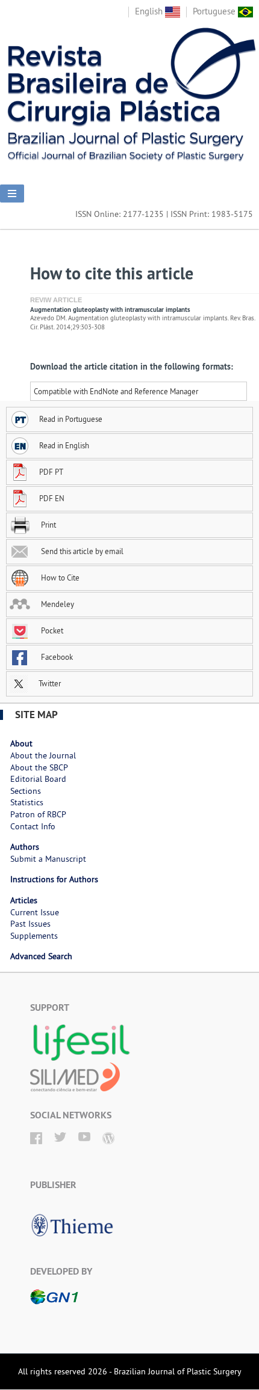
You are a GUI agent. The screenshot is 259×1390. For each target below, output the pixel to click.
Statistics (26, 802)
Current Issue (34, 912)
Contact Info (32, 826)
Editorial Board (38, 778)
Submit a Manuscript (48, 858)
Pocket (51, 630)
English (150, 11)
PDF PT (51, 472)
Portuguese (215, 11)
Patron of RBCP (38, 814)
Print (47, 524)
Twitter (49, 683)
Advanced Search (41, 956)
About (21, 743)
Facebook (56, 657)
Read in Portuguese (70, 419)
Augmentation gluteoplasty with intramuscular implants (110, 309)
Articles (23, 900)
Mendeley (56, 604)
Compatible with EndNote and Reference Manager (116, 391)
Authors (24, 846)
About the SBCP (39, 767)
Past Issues (30, 923)
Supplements (34, 935)
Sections (25, 790)
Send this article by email (81, 551)
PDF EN (51, 498)
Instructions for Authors (54, 879)
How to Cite (59, 577)
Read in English (64, 445)
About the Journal (43, 755)
